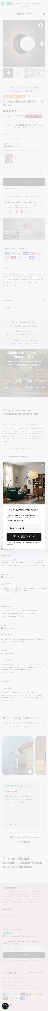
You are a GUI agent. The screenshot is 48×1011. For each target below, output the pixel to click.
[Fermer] (42, 464)
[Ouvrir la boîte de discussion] (5, 1006)
